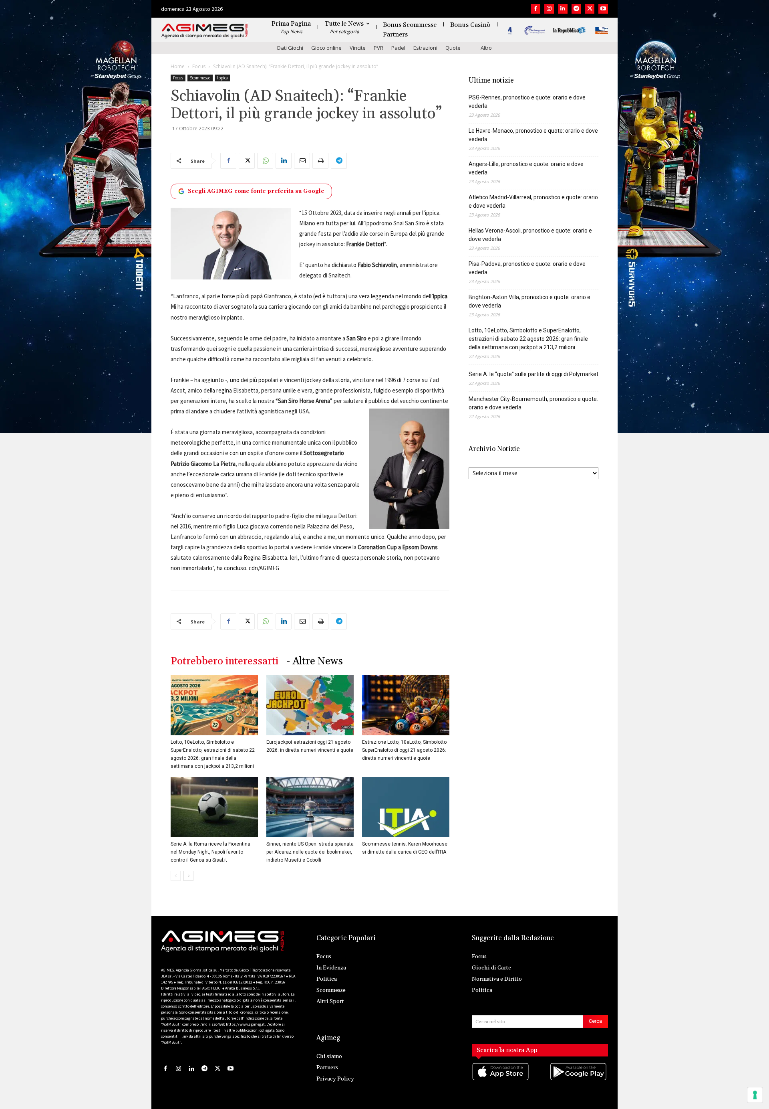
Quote (453, 47)
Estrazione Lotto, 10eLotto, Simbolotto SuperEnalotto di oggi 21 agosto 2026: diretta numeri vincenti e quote (404, 750)
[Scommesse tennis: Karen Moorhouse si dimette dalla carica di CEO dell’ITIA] (405, 807)
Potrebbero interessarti (224, 661)
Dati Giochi (290, 47)
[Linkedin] (563, 9)
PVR (378, 47)
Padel (398, 47)
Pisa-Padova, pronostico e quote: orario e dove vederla (527, 268)
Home (178, 66)
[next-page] (188, 876)
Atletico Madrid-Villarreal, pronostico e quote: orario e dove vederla (533, 201)
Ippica (222, 78)
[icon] (501, 1080)
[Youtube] (603, 9)
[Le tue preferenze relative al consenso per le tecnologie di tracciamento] (755, 1095)
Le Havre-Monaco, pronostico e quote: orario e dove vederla (533, 134)
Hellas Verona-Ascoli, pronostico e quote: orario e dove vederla (530, 234)
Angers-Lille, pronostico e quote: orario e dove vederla (526, 168)
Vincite (358, 47)
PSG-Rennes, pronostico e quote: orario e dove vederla (527, 101)
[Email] (302, 161)
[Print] (320, 161)
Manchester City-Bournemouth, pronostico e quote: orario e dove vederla (533, 403)
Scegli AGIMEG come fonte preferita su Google (256, 191)
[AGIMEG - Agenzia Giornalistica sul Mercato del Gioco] (204, 31)
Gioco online (326, 47)
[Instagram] (549, 9)
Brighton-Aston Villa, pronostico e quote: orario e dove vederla (529, 301)
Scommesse (200, 78)
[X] (589, 9)
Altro (486, 47)
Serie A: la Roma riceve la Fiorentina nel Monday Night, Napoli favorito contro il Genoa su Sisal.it (210, 852)
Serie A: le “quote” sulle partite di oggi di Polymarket (533, 374)
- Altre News (314, 661)
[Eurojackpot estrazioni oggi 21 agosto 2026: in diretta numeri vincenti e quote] (310, 705)
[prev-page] (176, 876)
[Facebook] (535, 9)
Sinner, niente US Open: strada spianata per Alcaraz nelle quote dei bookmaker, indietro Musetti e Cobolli (310, 852)
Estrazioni (425, 47)
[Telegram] (576, 9)
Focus (198, 66)
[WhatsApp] (265, 161)
